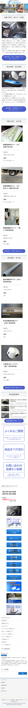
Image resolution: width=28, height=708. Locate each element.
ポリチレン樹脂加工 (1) (6, 636)
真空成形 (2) (4, 620)
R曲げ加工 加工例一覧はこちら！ (14, 251)
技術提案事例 (4, 685)
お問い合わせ (4, 690)
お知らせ (4, 655)
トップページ (4, 679)
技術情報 (3, 682)
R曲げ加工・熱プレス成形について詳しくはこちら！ (14, 57)
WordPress (9, 703)
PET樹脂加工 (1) (5, 639)
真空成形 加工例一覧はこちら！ (14, 387)
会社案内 (3, 688)
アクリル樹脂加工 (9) (6, 644)
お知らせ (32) (4, 626)
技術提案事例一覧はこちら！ (14, 420)
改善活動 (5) (4, 642)
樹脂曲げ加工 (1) (5, 623)
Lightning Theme (16, 703)
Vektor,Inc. (15, 704)
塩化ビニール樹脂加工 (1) (7, 631)
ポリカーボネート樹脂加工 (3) (7, 628)
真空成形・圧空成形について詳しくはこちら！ (14, 109)
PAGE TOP (26, 685)
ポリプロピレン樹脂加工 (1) (7, 634)
